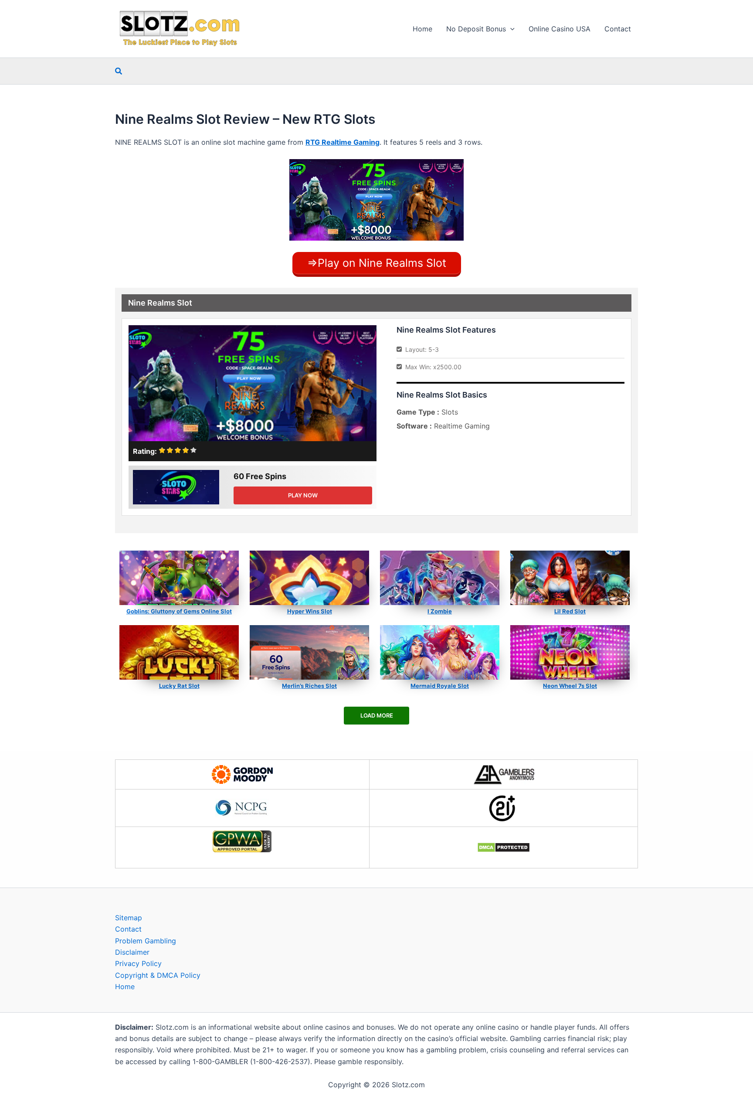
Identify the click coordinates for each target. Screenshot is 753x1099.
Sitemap (128, 917)
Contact (617, 28)
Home (422, 28)
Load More (376, 715)
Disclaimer (132, 952)
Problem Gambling (145, 940)
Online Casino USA (559, 28)
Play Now (303, 495)
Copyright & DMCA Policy (157, 975)
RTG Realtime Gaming (342, 142)
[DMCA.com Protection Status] (503, 847)
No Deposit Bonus (476, 28)
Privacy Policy (138, 963)
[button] (510, 28)
